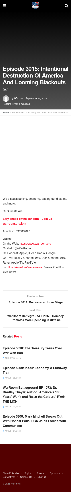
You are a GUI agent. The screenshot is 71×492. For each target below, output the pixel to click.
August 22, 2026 (12, 358)
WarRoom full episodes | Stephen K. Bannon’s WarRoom (40, 112)
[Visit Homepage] (35, 5)
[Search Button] (66, 5)
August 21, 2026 (12, 406)
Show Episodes (11, 473)
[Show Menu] (4, 5)
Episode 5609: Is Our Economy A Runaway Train (35, 370)
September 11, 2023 (36, 98)
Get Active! (9, 477)
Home (6, 112)
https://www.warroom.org (35, 243)
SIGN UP (42, 477)
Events (40, 473)
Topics (28, 473)
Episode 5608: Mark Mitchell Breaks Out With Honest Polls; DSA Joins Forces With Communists (34, 421)
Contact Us (26, 477)
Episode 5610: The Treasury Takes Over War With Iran (32, 350)
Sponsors (55, 473)
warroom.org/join (14, 223)
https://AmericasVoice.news (24, 267)
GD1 (16, 98)
